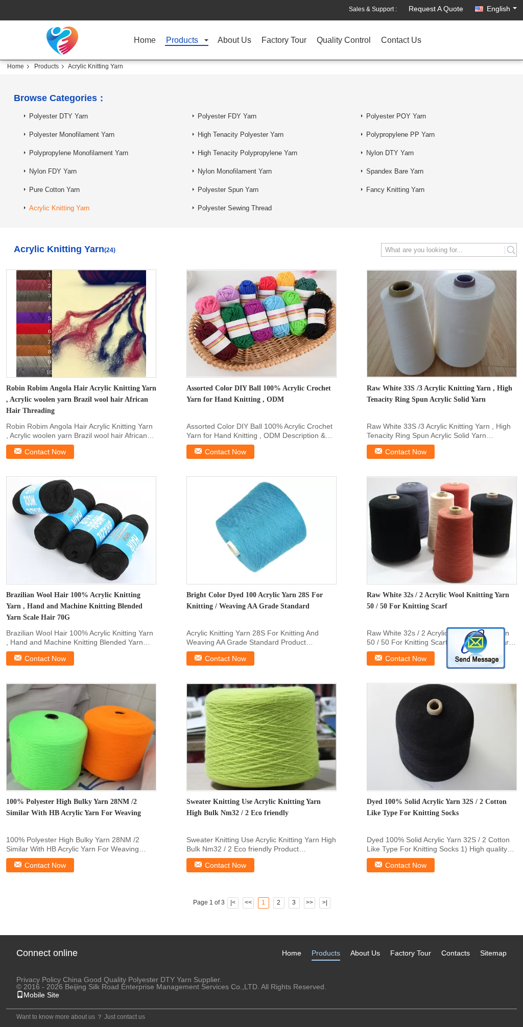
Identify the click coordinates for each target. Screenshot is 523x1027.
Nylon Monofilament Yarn (235, 171)
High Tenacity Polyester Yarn (240, 134)
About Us (234, 40)
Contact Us (401, 40)
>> (309, 902)
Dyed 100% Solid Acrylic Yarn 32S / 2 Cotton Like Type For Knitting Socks (437, 807)
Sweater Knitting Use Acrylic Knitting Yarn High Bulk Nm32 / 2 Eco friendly (253, 807)
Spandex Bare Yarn (394, 171)
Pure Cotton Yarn (54, 189)
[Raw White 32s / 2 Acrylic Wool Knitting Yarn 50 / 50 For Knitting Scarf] (442, 530)
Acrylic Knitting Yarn (59, 208)
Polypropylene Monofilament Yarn (78, 153)
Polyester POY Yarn (396, 116)
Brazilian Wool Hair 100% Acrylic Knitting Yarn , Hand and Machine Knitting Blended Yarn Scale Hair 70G (74, 606)
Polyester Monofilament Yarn (71, 134)
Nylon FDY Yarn (53, 171)
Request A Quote (436, 9)
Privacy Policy (38, 979)
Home (145, 40)
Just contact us (124, 1016)
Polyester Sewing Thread (235, 208)
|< (232, 902)
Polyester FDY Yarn (227, 116)
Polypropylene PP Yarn (400, 134)
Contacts (455, 953)
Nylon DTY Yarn (390, 153)
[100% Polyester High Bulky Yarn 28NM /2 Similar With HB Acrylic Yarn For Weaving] (81, 737)
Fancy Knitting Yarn (395, 189)
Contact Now (45, 452)
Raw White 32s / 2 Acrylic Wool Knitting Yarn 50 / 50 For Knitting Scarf (438, 600)
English (498, 9)
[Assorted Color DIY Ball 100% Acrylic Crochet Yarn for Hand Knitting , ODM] (261, 324)
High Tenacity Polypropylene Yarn (247, 153)
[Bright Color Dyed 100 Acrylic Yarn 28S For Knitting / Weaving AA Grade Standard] (261, 530)
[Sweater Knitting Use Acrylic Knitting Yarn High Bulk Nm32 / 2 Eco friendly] (261, 737)
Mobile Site (41, 995)
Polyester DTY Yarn (58, 116)
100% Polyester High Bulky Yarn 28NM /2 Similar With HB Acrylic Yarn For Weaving (73, 807)
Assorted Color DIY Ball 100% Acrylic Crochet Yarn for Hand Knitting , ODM (258, 393)
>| (324, 902)
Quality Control (344, 40)
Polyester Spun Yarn (228, 189)
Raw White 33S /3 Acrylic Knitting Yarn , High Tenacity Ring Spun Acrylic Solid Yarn (439, 393)
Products (182, 40)
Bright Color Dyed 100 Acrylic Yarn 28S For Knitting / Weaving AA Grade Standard (254, 600)
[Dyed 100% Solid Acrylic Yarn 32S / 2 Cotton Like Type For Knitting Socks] (442, 737)
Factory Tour (284, 40)
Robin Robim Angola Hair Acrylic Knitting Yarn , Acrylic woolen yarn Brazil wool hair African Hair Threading (81, 399)
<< (248, 902)
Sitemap (493, 953)
